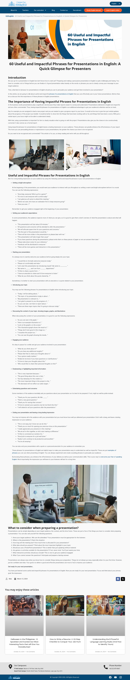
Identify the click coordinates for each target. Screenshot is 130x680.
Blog (53, 10)
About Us (14, 10)
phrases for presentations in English (61, 94)
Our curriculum (39, 10)
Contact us (64, 10)
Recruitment (77, 10)
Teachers (25, 10)
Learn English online (112, 10)
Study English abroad (94, 10)
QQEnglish (10, 16)
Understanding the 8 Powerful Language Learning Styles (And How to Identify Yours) (105, 641)
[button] (118, 579)
